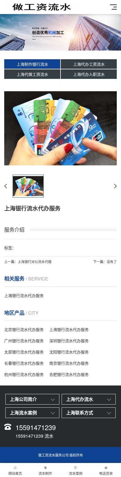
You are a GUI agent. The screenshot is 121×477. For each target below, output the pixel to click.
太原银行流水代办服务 (24, 352)
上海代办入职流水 (89, 74)
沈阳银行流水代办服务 (69, 352)
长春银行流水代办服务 (24, 363)
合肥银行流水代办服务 (69, 374)
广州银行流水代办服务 (24, 340)
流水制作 (45, 473)
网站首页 (15, 473)
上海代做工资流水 (32, 74)
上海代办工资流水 (89, 64)
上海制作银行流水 (32, 64)
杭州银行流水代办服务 (24, 374)
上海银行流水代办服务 (24, 295)
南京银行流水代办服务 (69, 363)
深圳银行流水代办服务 (69, 340)
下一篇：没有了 (105, 261)
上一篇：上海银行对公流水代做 (27, 261)
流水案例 (75, 473)
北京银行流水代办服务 (24, 329)
